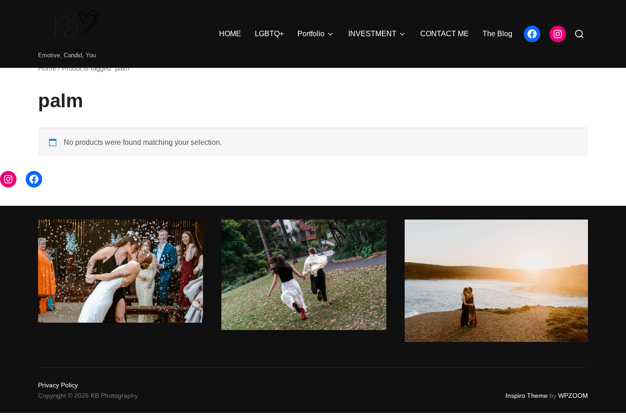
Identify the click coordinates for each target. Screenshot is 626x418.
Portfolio (310, 34)
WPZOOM (573, 395)
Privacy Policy (58, 385)
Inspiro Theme (526, 395)
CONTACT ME (444, 34)
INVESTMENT (372, 34)
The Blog (497, 34)
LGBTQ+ (269, 34)
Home (47, 68)
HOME (230, 34)
